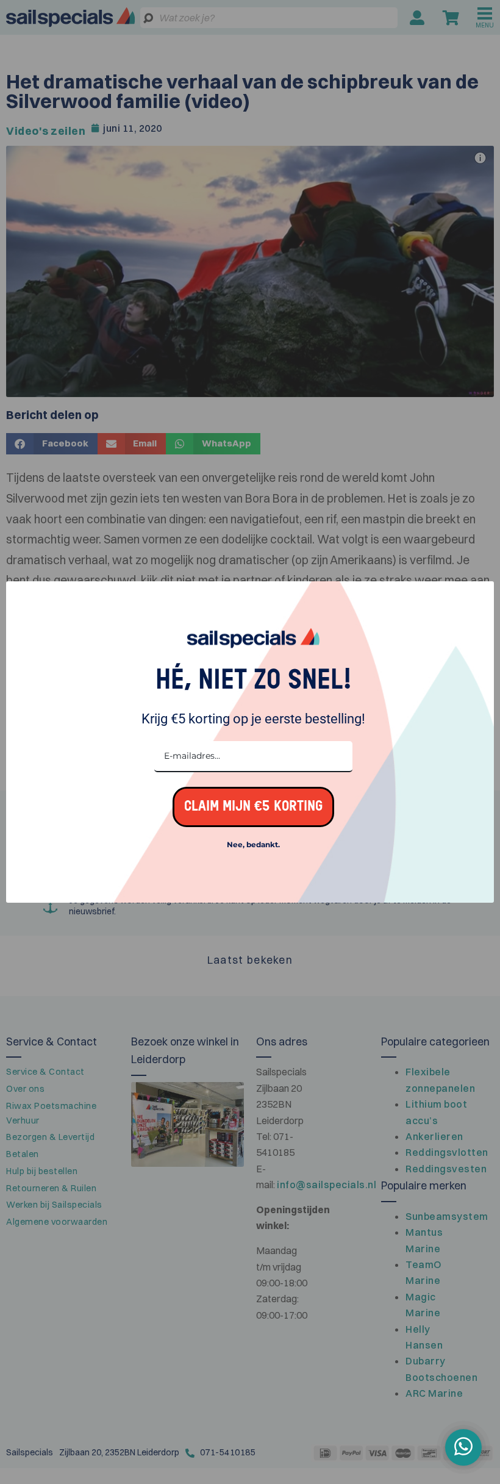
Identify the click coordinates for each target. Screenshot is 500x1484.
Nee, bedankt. (253, 844)
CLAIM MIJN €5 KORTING (253, 807)
